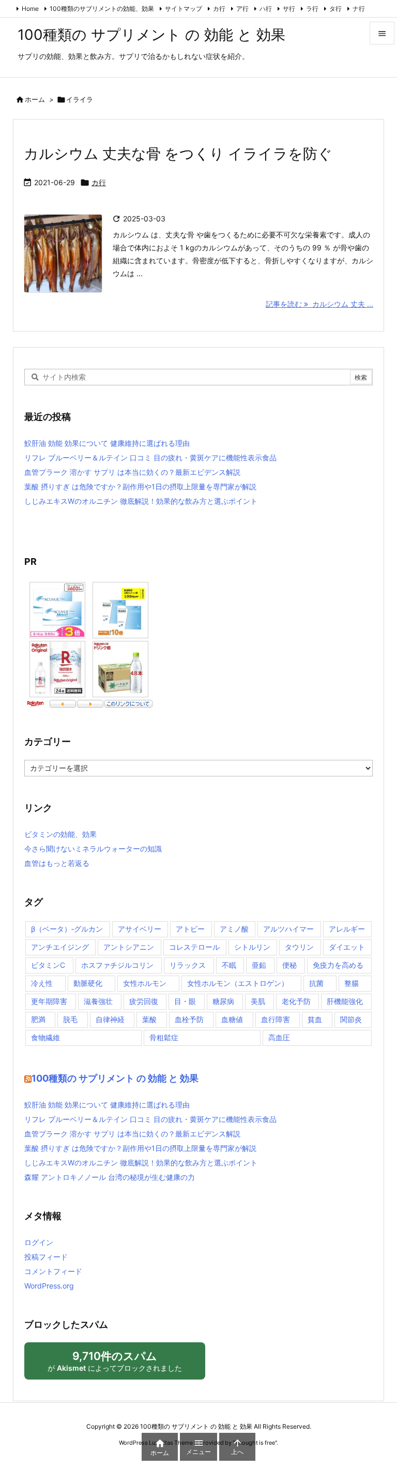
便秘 (289, 965)
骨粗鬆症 (163, 1037)
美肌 (258, 1001)
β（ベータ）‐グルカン (67, 928)
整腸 (351, 983)
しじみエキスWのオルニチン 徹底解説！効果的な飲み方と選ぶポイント (140, 501)
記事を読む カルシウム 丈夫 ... (319, 303)
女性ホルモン (144, 983)
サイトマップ (183, 8)
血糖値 (232, 1019)
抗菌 (316, 983)
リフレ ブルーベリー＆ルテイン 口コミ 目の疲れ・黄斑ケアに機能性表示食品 (150, 457)
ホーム (35, 99)
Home (30, 8)
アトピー (190, 928)
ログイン (38, 1242)
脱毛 (70, 1019)
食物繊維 (45, 1037)
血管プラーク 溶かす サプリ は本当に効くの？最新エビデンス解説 (132, 472)
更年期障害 (49, 1001)
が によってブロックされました (119, 1365)
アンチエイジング (60, 946)
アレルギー (347, 928)
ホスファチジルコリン (117, 965)
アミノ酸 (234, 928)
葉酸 (149, 1019)
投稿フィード (46, 1256)
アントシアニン (128, 946)
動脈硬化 (87, 983)
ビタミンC (48, 965)
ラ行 (312, 8)
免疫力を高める (338, 965)
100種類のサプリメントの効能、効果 (102, 8)
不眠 (229, 965)
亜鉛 (259, 965)
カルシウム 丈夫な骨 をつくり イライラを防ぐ (178, 153)
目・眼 (185, 1001)
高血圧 (279, 1037)
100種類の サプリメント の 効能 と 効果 (115, 1078)
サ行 (289, 8)
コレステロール (194, 946)
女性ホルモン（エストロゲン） (237, 983)
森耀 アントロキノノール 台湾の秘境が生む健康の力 (109, 1177)
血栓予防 (189, 1019)
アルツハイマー (288, 928)
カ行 (219, 8)
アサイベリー (139, 928)
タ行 (335, 8)
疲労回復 (143, 1001)
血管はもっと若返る (56, 863)
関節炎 (351, 1019)
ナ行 (359, 8)
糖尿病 (223, 1001)
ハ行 (265, 8)
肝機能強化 (345, 1001)
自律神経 (110, 1019)
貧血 (315, 1019)
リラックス (188, 965)
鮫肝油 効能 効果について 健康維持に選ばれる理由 (107, 443)
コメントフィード (53, 1271)
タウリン (299, 946)
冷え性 (42, 983)
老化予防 (296, 1001)
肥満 (38, 1019)
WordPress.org (49, 1285)
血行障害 (275, 1019)
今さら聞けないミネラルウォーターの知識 (93, 848)
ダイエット (347, 946)
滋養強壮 (98, 1001)
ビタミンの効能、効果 (60, 834)
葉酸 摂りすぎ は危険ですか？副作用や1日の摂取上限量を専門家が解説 (140, 486)
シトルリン (252, 946)
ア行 (242, 8)
